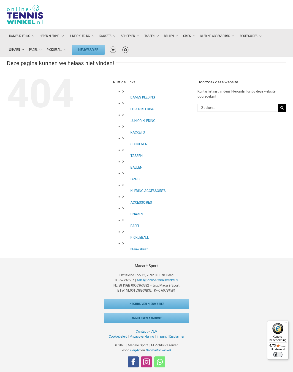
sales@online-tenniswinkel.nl (157, 280)
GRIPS (135, 179)
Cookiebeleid (118, 336)
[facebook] (133, 361)
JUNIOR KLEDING (142, 121)
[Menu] (285, 323)
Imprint (162, 336)
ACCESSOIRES (141, 202)
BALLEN (136, 167)
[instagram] (146, 361)
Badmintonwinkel (158, 350)
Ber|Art (135, 350)
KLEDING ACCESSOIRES (148, 191)
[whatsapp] (159, 361)
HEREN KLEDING (142, 109)
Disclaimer (176, 336)
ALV (154, 331)
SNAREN (136, 214)
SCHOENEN (138, 144)
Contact (141, 331)
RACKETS (137, 132)
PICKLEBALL (139, 237)
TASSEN (136, 156)
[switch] (277, 354)
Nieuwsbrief (139, 249)
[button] (125, 50)
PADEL (135, 226)
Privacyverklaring (142, 336)
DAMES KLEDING (142, 97)
